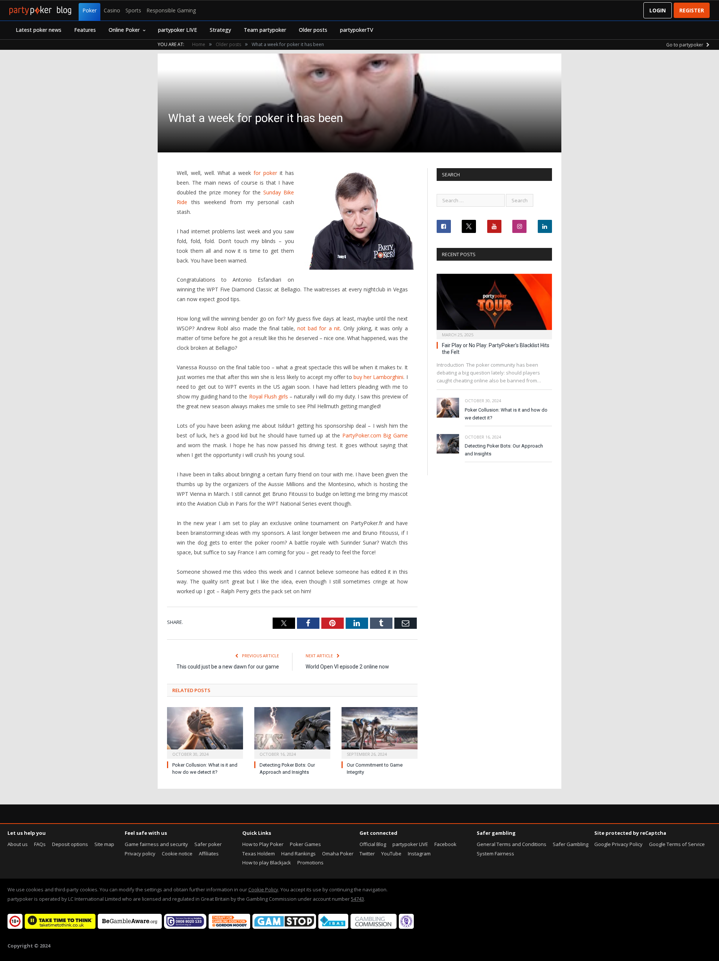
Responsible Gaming (171, 10)
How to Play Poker (262, 844)
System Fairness (495, 853)
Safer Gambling (570, 844)
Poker (89, 10)
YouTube (391, 853)
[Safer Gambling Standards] (406, 927)
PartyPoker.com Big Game (375, 435)
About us (17, 844)
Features (85, 29)
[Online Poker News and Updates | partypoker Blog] (40, 10)
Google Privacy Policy (618, 844)
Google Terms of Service (677, 844)
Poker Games (305, 844)
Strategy (220, 29)
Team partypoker (265, 29)
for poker (265, 172)
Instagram (419, 853)
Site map (104, 844)
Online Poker (124, 29)
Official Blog (373, 844)
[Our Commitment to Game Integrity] (380, 732)
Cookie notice (177, 853)
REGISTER (691, 10)
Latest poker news (38, 29)
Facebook (445, 844)
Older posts (313, 29)
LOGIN (657, 10)
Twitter (367, 853)
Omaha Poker (338, 853)
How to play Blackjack (266, 862)
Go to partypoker (685, 45)
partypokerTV (356, 29)
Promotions (310, 862)
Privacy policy (140, 853)
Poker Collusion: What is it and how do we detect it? (506, 414)
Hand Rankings (298, 853)
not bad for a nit (318, 328)
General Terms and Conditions (511, 844)
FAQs (40, 844)
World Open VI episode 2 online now (347, 667)
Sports (133, 10)
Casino (112, 10)
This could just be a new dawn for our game (227, 667)
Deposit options (70, 844)
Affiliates (209, 853)
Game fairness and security (156, 844)
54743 (357, 898)
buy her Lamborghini (378, 377)
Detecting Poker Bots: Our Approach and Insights (504, 450)
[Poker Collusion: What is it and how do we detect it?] (205, 732)
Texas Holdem (258, 853)
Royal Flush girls (268, 396)
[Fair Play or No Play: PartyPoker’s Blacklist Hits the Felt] (494, 304)
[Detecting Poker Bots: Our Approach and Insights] (292, 732)
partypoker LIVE (177, 29)
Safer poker (208, 844)
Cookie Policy (263, 889)
